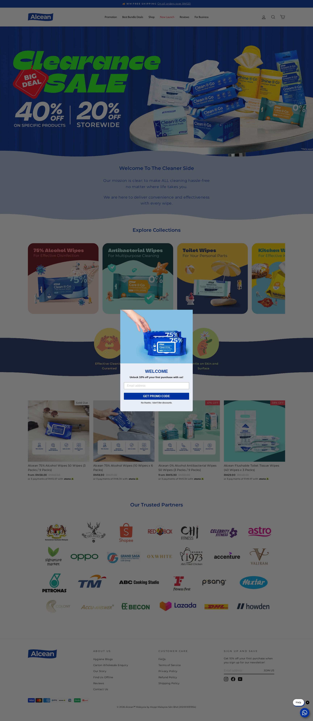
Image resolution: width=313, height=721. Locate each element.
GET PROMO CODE (156, 396)
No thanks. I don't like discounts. (156, 402)
